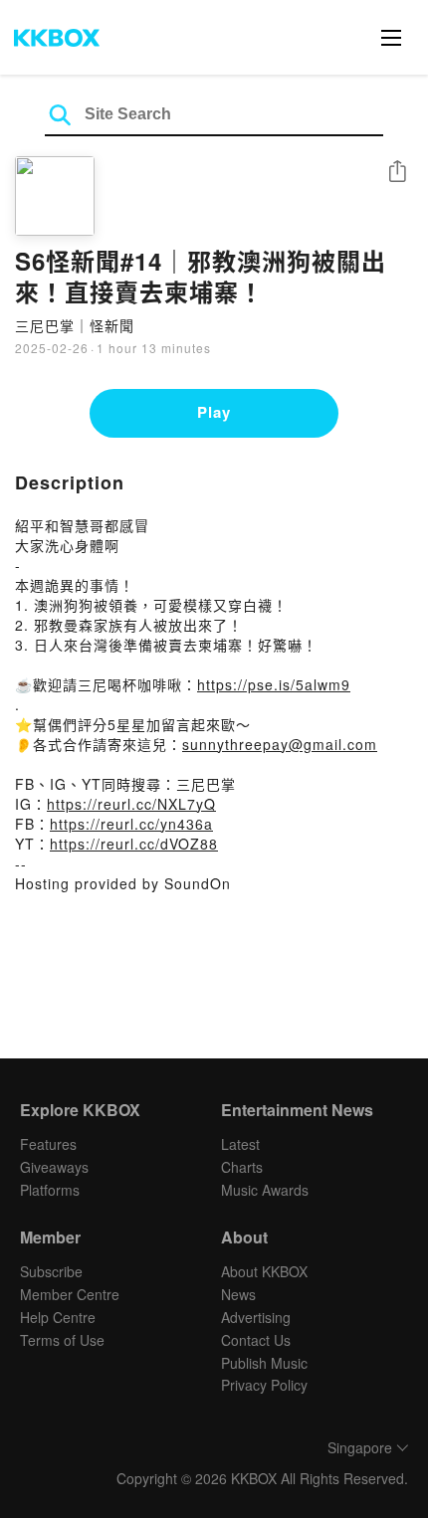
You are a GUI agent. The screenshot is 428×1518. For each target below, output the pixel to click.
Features (48, 1144)
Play (214, 412)
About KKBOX (264, 1271)
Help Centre (58, 1317)
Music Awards (265, 1190)
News (238, 1294)
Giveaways (54, 1167)
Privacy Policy (264, 1385)
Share (397, 172)
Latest (240, 1144)
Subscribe (51, 1271)
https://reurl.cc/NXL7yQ (131, 804)
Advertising (256, 1317)
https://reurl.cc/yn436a (131, 824)
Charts (242, 1167)
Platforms (50, 1190)
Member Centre (69, 1294)
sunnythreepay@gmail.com (279, 744)
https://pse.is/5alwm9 (273, 684)
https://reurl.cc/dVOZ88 (134, 844)
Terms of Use (62, 1340)
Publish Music (264, 1363)
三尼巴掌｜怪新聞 (74, 325)
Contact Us (256, 1340)
